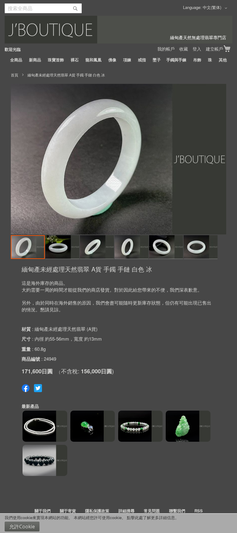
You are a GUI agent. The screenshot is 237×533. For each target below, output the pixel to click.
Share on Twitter (38, 388)
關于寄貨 (68, 511)
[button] (216, 8)
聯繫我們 (177, 511)
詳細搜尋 (126, 511)
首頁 (14, 74)
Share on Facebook (26, 388)
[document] (118, 523)
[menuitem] (16, 59)
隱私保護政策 (97, 511)
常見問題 (152, 511)
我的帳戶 (166, 49)
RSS (198, 511)
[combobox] (43, 8)
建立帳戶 (214, 49)
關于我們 (43, 511)
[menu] (118, 59)
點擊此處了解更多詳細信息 (151, 517)
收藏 (183, 49)
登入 (197, 49)
